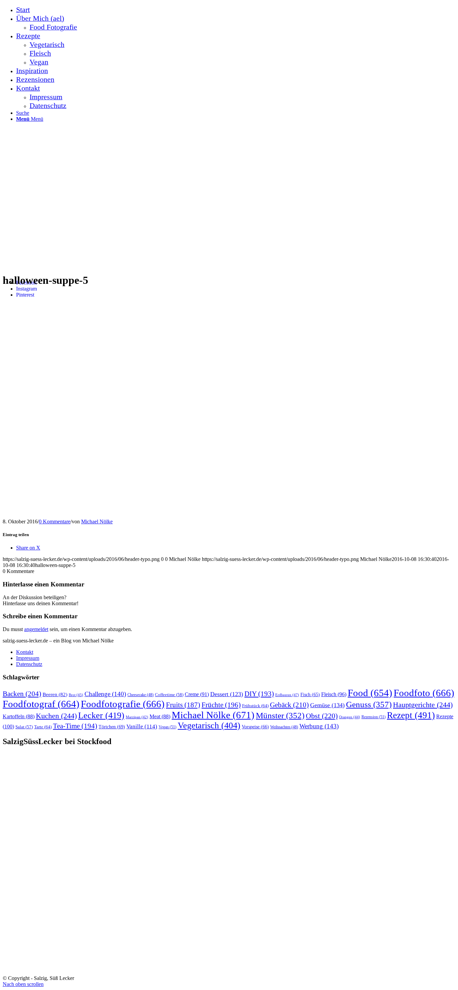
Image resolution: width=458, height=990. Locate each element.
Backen (22, 694)
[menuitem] (235, 9)
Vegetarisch (209, 725)
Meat (160, 716)
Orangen (349, 717)
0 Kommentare (54, 521)
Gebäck (289, 705)
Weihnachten (284, 727)
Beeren (55, 694)
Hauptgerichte (423, 704)
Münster (280, 715)
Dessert (226, 694)
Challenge (105, 693)
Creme (197, 694)
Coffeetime (169, 694)
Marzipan (137, 717)
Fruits (183, 705)
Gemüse (327, 705)
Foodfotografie (123, 703)
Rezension (373, 717)
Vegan (167, 727)
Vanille (141, 726)
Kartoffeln (19, 716)
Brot (76, 695)
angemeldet (36, 629)
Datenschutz (29, 664)
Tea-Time (75, 726)
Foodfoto (424, 692)
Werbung (319, 726)
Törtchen (112, 726)
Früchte (221, 705)
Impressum (27, 658)
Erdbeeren (287, 695)
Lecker (101, 715)
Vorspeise (255, 726)
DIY (259, 694)
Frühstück (255, 705)
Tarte (43, 726)
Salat (24, 727)
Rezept (411, 715)
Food (370, 692)
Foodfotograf (41, 703)
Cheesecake (140, 695)
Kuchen (56, 716)
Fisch (310, 694)
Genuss (369, 704)
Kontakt (24, 652)
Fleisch (333, 694)
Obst (322, 716)
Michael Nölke (97, 521)
